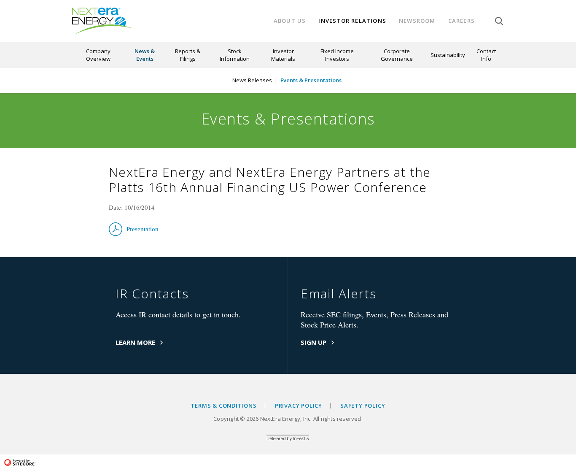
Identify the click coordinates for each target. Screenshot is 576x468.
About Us (290, 21)
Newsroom (417, 21)
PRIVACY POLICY (298, 405)
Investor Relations (352, 21)
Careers (461, 21)
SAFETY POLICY (362, 405)
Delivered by (288, 439)
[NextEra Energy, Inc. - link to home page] (102, 21)
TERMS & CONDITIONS (223, 405)
